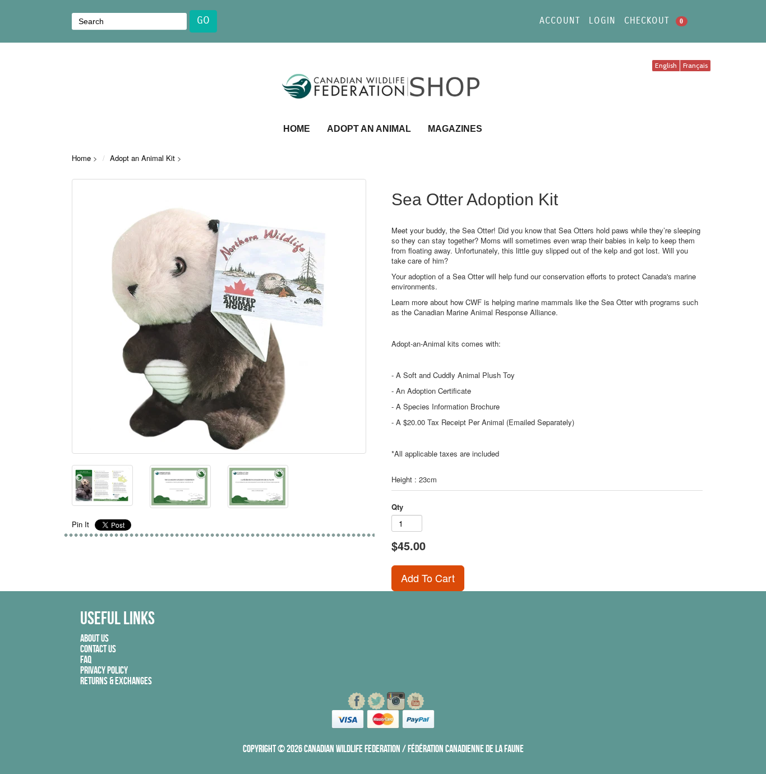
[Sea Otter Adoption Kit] (219, 316)
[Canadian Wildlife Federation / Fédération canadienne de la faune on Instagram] (397, 701)
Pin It (80, 524)
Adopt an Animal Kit (142, 158)
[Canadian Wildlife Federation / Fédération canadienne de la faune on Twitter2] (377, 701)
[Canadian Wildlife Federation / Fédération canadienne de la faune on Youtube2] (415, 701)
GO (203, 21)
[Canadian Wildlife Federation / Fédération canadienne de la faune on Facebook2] (357, 701)
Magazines (455, 128)
